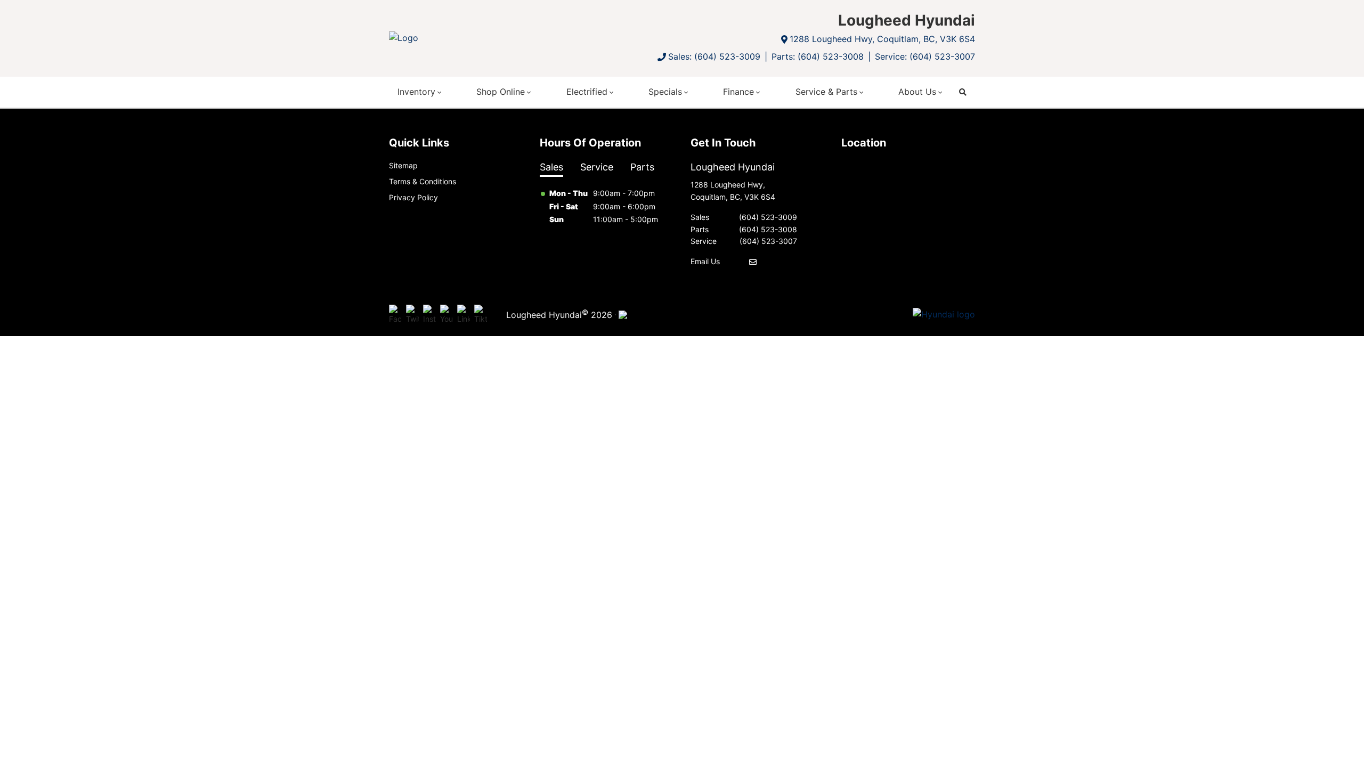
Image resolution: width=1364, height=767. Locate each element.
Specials (665, 91)
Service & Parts (826, 91)
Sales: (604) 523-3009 (714, 56)
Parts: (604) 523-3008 (818, 56)
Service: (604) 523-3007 (925, 56)
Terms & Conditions (422, 181)
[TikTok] (480, 314)
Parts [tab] (642, 167)
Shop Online (500, 91)
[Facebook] (395, 314)
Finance (738, 91)
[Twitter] (412, 314)
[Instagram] (429, 314)
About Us (917, 91)
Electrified (586, 91)
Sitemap (403, 165)
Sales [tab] (551, 167)
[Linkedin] (463, 314)
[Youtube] (446, 314)
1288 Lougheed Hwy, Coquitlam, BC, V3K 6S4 (882, 39)
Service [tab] (596, 167)
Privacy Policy (413, 197)
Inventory (416, 91)
